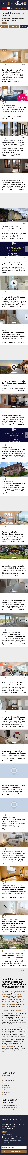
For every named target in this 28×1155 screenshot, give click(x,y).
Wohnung (5, 994)
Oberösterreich (8, 1083)
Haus (12, 994)
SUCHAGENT (5, 26)
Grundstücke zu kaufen (10, 1110)
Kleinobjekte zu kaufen (10, 1105)
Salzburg (6, 1085)
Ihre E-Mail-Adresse (5, 1144)
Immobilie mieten (20, 1028)
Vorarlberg (7, 1092)
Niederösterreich (9, 1080)
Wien (5, 1095)
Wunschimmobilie (7, 1046)
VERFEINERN (24, 26)
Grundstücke (19, 996)
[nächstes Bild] (26, 56)
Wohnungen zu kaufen (10, 1107)
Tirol (5, 1090)
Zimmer (18, 994)
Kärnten (6, 1078)
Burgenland (7, 1075)
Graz (7, 1004)
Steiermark (7, 1087)
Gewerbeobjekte (7, 996)
